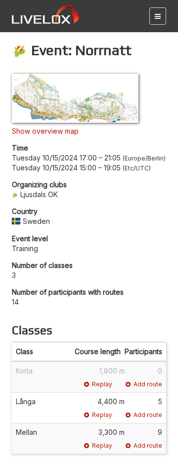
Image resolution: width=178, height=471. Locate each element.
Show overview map (45, 131)
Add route (148, 384)
